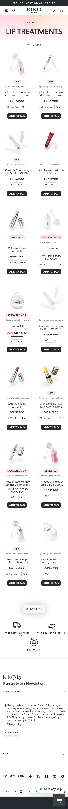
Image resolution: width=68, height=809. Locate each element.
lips (40, 22)
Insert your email (13, 691)
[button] (10, 677)
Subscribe (11, 732)
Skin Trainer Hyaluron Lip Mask (51, 172)
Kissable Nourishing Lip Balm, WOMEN (51, 327)
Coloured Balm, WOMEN (17, 250)
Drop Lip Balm (17, 325)
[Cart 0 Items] (61, 10)
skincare (30, 22)
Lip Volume (50, 248)
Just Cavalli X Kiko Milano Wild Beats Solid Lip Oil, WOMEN (51, 407)
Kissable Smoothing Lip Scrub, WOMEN (17, 172)
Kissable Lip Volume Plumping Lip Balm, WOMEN (51, 95)
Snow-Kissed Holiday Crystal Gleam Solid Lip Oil (17, 484)
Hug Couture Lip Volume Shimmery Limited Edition (17, 562)
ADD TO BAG (17, 115)
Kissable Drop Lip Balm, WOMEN (51, 561)
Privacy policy (14, 724)
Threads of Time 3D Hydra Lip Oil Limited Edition (51, 484)
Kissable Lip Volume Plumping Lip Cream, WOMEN (17, 95)
